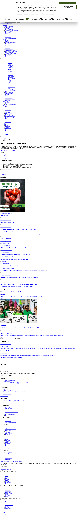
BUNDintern (7, 33)
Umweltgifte (10, 71)
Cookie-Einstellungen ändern (6, 461)
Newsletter (7, 129)
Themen (4, 60)
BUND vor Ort (8, 43)
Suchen (18, 21)
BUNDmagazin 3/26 (7, 389)
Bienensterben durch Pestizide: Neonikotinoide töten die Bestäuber (16, 382)
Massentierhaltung (11, 78)
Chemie (9, 64)
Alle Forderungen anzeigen (5, 169)
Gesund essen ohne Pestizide (8, 401)
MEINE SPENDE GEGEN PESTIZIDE (8, 150)
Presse (6, 125)
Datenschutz (7, 48)
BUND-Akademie (8, 31)
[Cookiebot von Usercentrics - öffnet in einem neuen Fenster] (8, 19)
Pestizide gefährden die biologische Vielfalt (11, 383)
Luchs (9, 88)
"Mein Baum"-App (9, 27)
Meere (9, 79)
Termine (7, 127)
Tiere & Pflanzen (8, 82)
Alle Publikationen (20, 286)
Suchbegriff (2, 21)
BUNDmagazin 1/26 (7, 394)
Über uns (4, 39)
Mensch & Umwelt (9, 62)
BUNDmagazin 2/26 (7, 392)
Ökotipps (7, 36)
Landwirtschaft (11, 76)
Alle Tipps (26, 286)
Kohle (9, 68)
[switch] (41, 19)
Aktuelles (5, 154)
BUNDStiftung (8, 54)
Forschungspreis (8, 46)
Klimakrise (10, 66)
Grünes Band (10, 75)
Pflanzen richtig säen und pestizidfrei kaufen (11, 402)
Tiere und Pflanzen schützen (10, 38)
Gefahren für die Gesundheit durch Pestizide (11, 384)
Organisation (7, 41)
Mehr (71, 19)
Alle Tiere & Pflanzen (12, 90)
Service (4, 124)
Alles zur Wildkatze (11, 87)
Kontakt (6, 131)
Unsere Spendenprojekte (10, 50)
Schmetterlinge (11, 84)
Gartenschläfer (10, 89)
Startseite (4, 138)
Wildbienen (10, 86)
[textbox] (11, 22)
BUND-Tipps (5, 34)
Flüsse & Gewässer (11, 74)
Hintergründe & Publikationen (9, 157)
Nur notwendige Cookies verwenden (68, 7)
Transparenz (7, 45)
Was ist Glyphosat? (6, 381)
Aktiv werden (5, 156)
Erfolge (6, 40)
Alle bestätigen (68, 3)
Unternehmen (8, 55)
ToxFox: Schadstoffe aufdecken (11, 30)
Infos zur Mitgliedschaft (10, 52)
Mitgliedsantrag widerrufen (17, 461)
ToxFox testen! (4, 174)
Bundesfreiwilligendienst (10, 32)
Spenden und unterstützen (8, 49)
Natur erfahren (8, 37)
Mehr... (6, 464)
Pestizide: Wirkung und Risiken (9, 380)
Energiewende (10, 65)
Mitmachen (5, 25)
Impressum (7, 126)
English (4, 56)
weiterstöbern (8, 469)
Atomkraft (10, 63)
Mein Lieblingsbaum (9, 26)
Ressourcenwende (11, 70)
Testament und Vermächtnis (10, 53)
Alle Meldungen (3, 286)
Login (6, 132)
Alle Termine (30, 286)
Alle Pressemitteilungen (11, 286)
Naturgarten (10, 83)
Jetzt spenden (3, 23)
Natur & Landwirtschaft (10, 72)
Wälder (9, 81)
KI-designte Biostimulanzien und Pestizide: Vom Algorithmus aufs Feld (16, 391)
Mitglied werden (9, 23)
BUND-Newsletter (9, 29)
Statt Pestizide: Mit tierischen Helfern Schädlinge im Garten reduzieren (16, 400)
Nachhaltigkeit (10, 67)
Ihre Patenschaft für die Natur (11, 51)
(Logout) (7, 134)
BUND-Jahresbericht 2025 (8, 390)
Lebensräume (10, 77)
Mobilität (9, 69)
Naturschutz (10, 80)
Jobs (6, 44)
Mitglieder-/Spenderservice (10, 42)
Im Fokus (5, 155)
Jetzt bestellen (3, 469)
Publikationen (8, 128)
